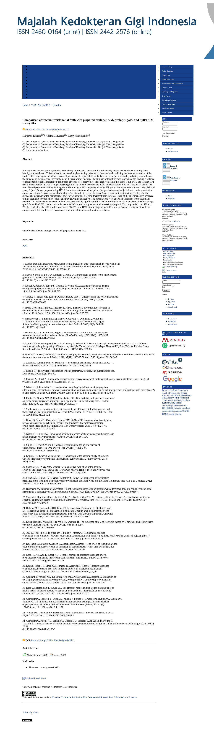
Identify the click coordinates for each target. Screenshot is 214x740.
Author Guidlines (167, 71)
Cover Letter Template (169, 100)
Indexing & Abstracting (37, 92)
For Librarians (172, 324)
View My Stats (30, 712)
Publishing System (168, 108)
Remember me (170, 133)
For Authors (172, 321)
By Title (171, 304)
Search (31, 78)
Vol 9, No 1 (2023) (40, 105)
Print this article (168, 251)
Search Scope (166, 285)
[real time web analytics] (27, 720)
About (31, 69)
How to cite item (168, 255)
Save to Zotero (171, 270)
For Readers (172, 319)
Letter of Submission (168, 104)
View (169, 196)
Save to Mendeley (171, 267)
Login (31, 72)
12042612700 (176, 221)
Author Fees (166, 75)
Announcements (34, 86)
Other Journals (172, 307)
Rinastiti (57, 105)
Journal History (34, 95)
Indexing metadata (169, 253)
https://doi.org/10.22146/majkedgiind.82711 (47, 129)
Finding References (169, 258)
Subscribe (171, 198)
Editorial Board (167, 88)
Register (31, 75)
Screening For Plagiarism (170, 92)
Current (31, 81)
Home (31, 67)
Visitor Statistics (167, 113)
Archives (32, 83)
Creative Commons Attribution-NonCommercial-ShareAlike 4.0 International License (94, 697)
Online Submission (168, 79)
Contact (31, 98)
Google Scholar (173, 151)
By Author (171, 302)
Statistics (32, 89)
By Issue (171, 299)
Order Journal (166, 96)
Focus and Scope (167, 67)
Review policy (167, 260)
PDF (24, 245)
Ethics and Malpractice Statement (172, 83)
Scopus (170, 149)
